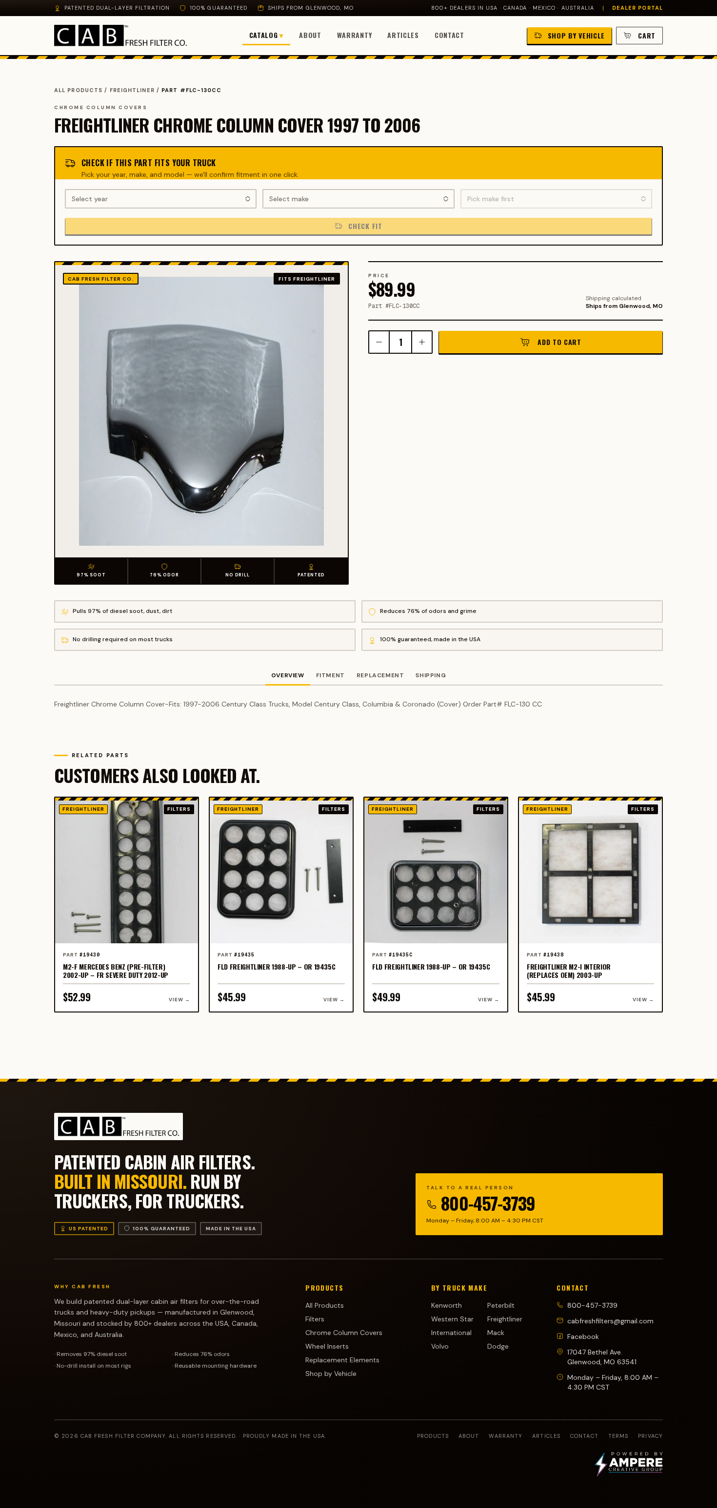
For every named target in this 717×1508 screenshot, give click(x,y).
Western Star (452, 1319)
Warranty (354, 35)
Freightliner (132, 90)
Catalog (266, 35)
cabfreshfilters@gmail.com (610, 1321)
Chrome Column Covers (343, 1332)
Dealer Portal (637, 7)
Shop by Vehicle (331, 1373)
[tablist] (358, 676)
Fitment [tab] (330, 675)
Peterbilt (501, 1305)
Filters (314, 1319)
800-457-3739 (488, 1203)
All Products (78, 90)
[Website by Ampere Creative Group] (629, 1464)
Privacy (650, 1435)
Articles (403, 35)
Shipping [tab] (431, 675)
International (451, 1332)
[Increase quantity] (422, 342)
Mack (495, 1332)
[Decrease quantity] (379, 342)
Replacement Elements (342, 1359)
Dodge (498, 1346)
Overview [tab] (287, 675)
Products (433, 1435)
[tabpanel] (358, 704)
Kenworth (446, 1305)
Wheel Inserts (327, 1346)
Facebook (583, 1336)
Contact (449, 35)
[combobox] (161, 199)
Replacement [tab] (380, 675)
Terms (618, 1435)
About (310, 35)
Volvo (440, 1346)
